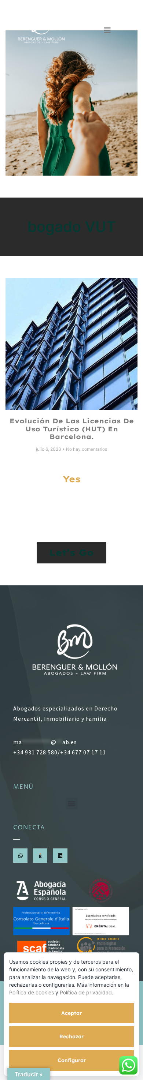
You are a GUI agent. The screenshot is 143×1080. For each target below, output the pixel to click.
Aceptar (71, 1013)
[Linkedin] (60, 855)
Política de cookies (31, 992)
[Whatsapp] (20, 855)
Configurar (72, 1060)
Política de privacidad (86, 992)
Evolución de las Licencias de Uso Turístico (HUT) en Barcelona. (72, 429)
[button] (72, 803)
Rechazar (71, 1036)
